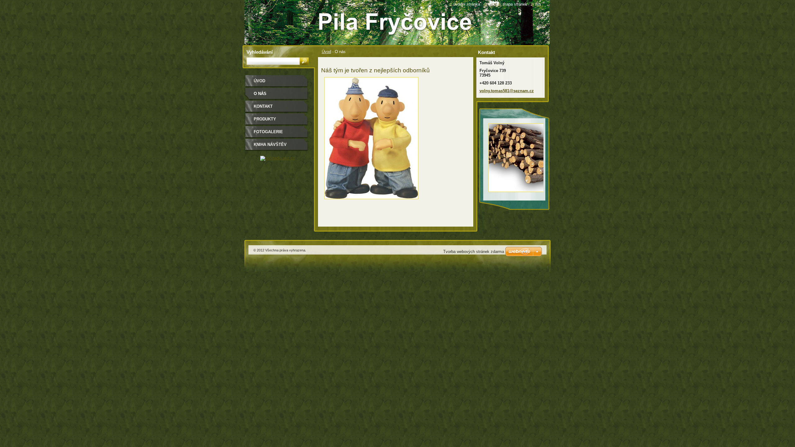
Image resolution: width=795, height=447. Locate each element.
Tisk (491, 4)
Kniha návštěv (270, 144)
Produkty (265, 119)
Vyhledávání (260, 52)
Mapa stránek (515, 4)
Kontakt (263, 106)
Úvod (326, 51)
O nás (260, 93)
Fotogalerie (268, 131)
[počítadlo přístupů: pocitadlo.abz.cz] (277, 158)
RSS (538, 4)
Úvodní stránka (466, 4)
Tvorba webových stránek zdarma (473, 251)
